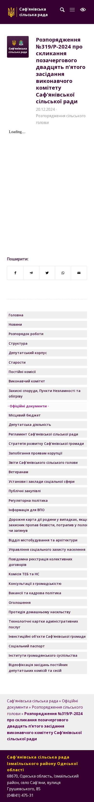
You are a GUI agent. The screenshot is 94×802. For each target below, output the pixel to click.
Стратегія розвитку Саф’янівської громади (46, 443)
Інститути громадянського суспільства (43, 655)
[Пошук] (62, 9)
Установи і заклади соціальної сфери (41, 481)
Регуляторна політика (28, 500)
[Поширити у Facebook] (15, 273)
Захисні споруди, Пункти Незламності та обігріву (45, 393)
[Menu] (72, 9)
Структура (18, 343)
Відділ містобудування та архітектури (43, 540)
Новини (15, 324)
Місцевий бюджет (25, 415)
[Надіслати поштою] (79, 273)
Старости (17, 362)
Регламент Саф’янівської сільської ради (43, 434)
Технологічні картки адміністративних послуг (43, 624)
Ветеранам (18, 472)
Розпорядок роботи (26, 333)
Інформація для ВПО (27, 510)
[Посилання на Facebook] (61, 794)
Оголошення (20, 602)
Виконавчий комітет (27, 381)
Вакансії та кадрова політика (35, 593)
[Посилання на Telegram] (83, 794)
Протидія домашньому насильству (40, 612)
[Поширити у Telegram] (31, 273)
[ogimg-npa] (18, 47)
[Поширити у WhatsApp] (63, 273)
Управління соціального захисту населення (47, 549)
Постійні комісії (22, 371)
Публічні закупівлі (25, 491)
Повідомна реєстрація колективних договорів (40, 562)
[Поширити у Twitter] (47, 273)
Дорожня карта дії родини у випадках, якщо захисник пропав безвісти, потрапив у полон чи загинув (48, 525)
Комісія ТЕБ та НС (24, 574)
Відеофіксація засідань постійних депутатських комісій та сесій (38, 667)
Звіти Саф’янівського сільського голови (43, 462)
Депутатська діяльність (30, 424)
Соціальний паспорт (27, 646)
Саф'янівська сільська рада (32, 701)
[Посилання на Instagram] (69, 794)
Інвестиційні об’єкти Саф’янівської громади (47, 636)
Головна (16, 315)
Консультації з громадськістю (35, 583)
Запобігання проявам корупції (35, 453)
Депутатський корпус (28, 352)
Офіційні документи (28, 406)
